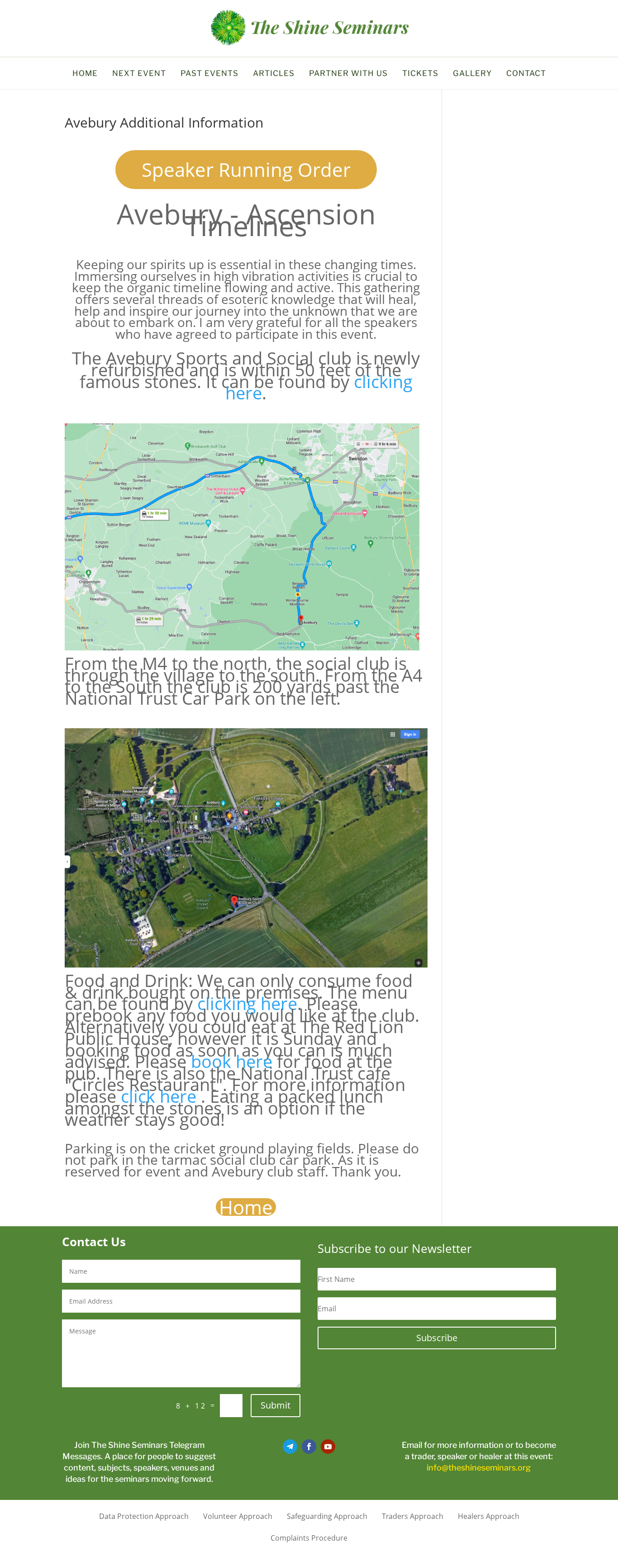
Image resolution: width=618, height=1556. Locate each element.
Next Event (139, 74)
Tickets (420, 74)
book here (231, 1061)
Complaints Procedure (309, 1537)
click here (158, 1096)
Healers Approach (488, 1515)
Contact (526, 74)
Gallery (472, 74)
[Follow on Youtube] (328, 1446)
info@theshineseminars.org (479, 1467)
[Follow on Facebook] (309, 1446)
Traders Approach (412, 1515)
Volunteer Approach (237, 1515)
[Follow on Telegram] (290, 1446)
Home (85, 74)
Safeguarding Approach (327, 1515)
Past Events (209, 74)
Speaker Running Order (246, 169)
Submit (275, 1405)
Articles (274, 74)
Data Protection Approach (144, 1515)
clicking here (247, 1003)
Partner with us (348, 74)
